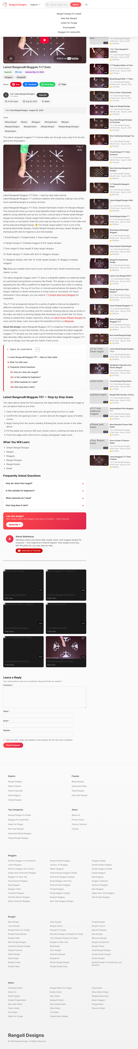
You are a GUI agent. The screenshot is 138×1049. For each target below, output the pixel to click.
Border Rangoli (98, 958)
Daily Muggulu (14, 795)
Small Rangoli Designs (101, 950)
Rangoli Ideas (14, 966)
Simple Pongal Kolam (17, 1000)
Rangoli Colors (14, 962)
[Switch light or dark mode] (86, 4)
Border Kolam (56, 992)
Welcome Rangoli (99, 938)
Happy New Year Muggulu (103, 893)
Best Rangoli (13, 922)
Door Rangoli (55, 950)
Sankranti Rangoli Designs (19, 946)
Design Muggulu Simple (102, 869)
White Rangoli (14, 954)
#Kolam (24, 122)
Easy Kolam (55, 996)
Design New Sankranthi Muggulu (22, 873)
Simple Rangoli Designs (18, 838)
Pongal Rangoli (98, 922)
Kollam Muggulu (57, 869)
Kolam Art (12, 992)
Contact (75, 829)
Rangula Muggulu (57, 897)
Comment (8, 685)
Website (6, 730)
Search (76, 4)
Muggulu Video (14, 889)
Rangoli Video (14, 938)
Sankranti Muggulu (100, 885)
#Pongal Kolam (51, 122)
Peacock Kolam (98, 1008)
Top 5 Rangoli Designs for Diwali (64, 938)
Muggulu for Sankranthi (69, 32)
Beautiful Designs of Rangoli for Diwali (66, 934)
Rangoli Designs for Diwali (69, 13)
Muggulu (8, 77)
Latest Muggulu (15, 865)
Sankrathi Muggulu (16, 893)
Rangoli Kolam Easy (100, 996)
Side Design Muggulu (101, 897)
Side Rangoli (13, 958)
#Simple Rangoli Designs (69, 126)
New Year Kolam (15, 1004)
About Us (76, 815)
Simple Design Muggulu (102, 865)
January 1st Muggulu (59, 865)
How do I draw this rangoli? (26, 372)
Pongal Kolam (98, 1004)
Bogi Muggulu (14, 885)
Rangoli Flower (98, 946)
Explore (34, 4)
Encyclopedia (69, 27)
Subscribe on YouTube (31, 551)
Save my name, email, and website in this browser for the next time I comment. (39, 740)
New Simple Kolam (58, 1004)
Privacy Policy (78, 819)
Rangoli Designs (15, 781)
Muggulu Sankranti (100, 881)
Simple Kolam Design (59, 1016)
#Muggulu (36, 122)
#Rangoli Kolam (30, 126)
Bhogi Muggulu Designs (60, 893)
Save (18, 84)
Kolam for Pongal (69, 22)
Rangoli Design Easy (59, 966)
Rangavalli (21, 77)
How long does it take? (24, 387)
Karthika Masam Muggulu (19, 897)
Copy (64, 84)
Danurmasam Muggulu (18, 881)
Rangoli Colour (56, 926)
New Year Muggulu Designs (62, 901)
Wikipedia (69, 321)
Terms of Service (79, 824)
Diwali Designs (78, 791)
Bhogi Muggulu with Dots (61, 881)
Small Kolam (97, 988)
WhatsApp (49, 84)
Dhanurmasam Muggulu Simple (63, 873)
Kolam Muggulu (98, 1000)
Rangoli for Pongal (58, 930)
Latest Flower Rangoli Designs (68, 318)
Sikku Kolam (55, 1008)
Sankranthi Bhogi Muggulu (19, 833)
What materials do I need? (26, 382)
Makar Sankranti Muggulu (19, 901)
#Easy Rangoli (10, 122)
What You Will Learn (19, 362)
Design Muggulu (99, 873)
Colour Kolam (14, 1008)
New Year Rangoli (69, 18)
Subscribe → (14, 524)
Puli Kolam (54, 1012)
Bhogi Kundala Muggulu (60, 861)
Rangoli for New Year (59, 942)
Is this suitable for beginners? (27, 377)
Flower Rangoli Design (59, 962)
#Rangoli (65, 122)
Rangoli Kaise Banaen (17, 934)
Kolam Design (14, 996)
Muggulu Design (99, 861)
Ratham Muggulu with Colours (21, 869)
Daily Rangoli (55, 922)
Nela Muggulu (98, 877)
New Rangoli (97, 934)
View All (42, 95)
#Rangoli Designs (12, 126)
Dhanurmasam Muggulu (60, 885)
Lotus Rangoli (14, 926)
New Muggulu (98, 889)
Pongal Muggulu (57, 889)
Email (6, 721)
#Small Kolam (10, 131)
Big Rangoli (55, 946)
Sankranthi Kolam (79, 786)
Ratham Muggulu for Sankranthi (22, 861)
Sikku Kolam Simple (100, 992)
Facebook (32, 84)
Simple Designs (15, 800)
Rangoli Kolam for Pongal (19, 930)
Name (6, 711)
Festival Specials (15, 791)
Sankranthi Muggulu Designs (62, 877)
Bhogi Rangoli (78, 781)
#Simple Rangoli (47, 126)
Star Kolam (13, 1012)
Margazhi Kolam (57, 1000)
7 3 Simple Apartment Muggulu (61, 295)
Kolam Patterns (14, 786)
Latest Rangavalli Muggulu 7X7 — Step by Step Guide (33, 357)
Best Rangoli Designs (17, 942)
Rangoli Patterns (15, 950)
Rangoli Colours (98, 926)
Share (47, 101)
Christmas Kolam (15, 988)
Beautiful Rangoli (99, 930)
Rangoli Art (54, 958)
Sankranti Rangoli (57, 954)
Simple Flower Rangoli (101, 954)
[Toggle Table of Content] (36, 349)
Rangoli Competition (100, 942)
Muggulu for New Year (17, 877)
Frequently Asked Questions (22, 367)
